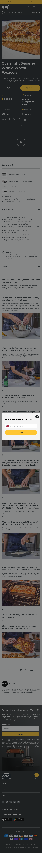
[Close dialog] (37, 416)
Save (21, 432)
